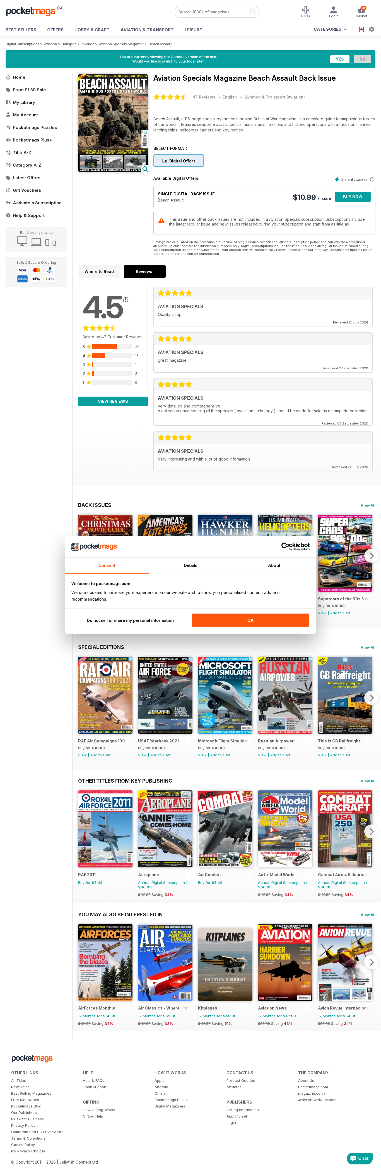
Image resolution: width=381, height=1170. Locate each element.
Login (231, 1122)
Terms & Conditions (28, 1138)
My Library (24, 102)
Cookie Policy (23, 1144)
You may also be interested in (120, 914)
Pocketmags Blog (26, 1106)
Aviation (87, 44)
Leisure (193, 29)
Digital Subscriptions (22, 44)
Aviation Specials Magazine (121, 44)
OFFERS (55, 29)
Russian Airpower (276, 741)
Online (160, 1093)
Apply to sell (237, 1116)
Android (161, 1087)
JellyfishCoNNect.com (317, 1099)
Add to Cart (340, 613)
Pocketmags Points (171, 1099)
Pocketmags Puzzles (35, 127)
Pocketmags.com (313, 1087)
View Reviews (113, 401)
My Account (25, 115)
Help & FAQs (93, 1080)
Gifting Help (93, 1116)
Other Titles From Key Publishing (125, 780)
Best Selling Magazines (31, 1093)
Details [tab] (190, 565)
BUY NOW (353, 196)
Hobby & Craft (92, 29)
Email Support (95, 1087)
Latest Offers (26, 177)
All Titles (18, 1080)
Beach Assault (160, 44)
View (322, 613)
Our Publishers (24, 1112)
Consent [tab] (106, 565)
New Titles (20, 1087)
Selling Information (242, 1109)
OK (250, 620)
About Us (306, 1080)
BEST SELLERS (21, 29)
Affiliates (234, 1087)
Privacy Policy (23, 1125)
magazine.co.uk (311, 1093)
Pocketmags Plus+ (32, 140)
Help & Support (29, 215)
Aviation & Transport (147, 29)
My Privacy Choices (28, 1151)
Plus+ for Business (27, 1119)
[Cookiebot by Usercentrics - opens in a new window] (285, 547)
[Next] (371, 556)
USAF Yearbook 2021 (158, 741)
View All (368, 505)
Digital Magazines (170, 1106)
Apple (160, 1080)
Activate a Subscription (37, 202)
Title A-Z (22, 152)
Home (19, 77)
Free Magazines (25, 1099)
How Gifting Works (99, 1109)
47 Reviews (203, 97)
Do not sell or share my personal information (130, 620)
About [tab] (274, 565)
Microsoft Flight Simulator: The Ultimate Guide (224, 741)
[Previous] (82, 698)
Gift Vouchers (27, 190)
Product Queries (240, 1080)
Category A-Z (27, 165)
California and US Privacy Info (37, 1132)
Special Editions (101, 647)
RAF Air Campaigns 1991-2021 (104, 741)
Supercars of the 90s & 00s (344, 598)
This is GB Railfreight (339, 741)
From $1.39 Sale (29, 89)
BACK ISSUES (94, 505)
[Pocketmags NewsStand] (33, 11)
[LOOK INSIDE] (113, 170)
